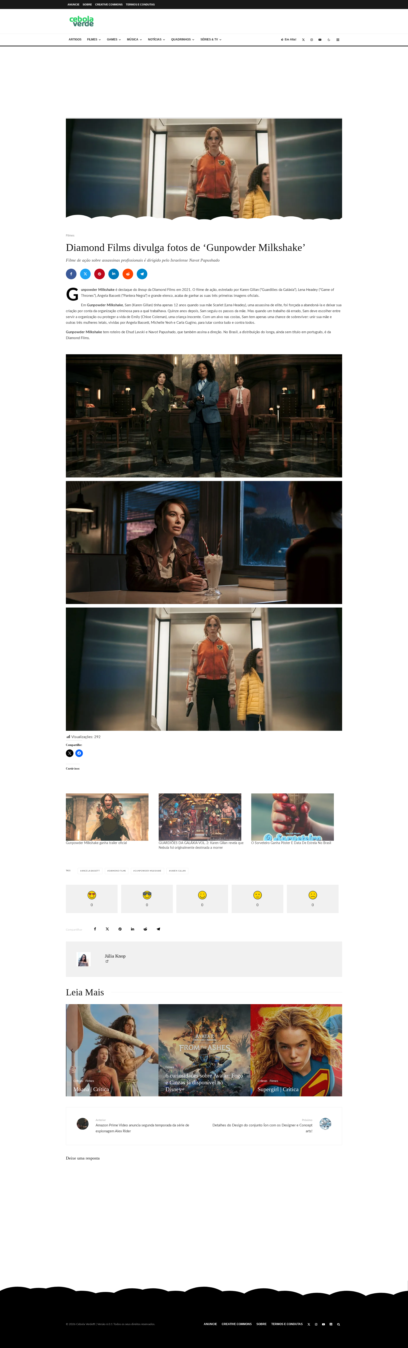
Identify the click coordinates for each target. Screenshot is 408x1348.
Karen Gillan (178, 871)
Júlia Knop (115, 955)
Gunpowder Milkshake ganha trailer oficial (96, 843)
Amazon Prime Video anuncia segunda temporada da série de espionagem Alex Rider (142, 1126)
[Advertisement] (204, 82)
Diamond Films (117, 871)
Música (132, 39)
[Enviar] (128, 274)
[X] (303, 40)
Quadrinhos (181, 39)
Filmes (92, 39)
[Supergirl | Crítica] (120, 1050)
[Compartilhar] (71, 274)
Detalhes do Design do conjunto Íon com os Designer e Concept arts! (262, 1126)
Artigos (75, 39)
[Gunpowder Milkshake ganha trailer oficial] (110, 817)
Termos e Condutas (140, 4)
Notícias (155, 39)
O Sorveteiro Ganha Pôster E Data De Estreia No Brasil (291, 843)
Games (112, 39)
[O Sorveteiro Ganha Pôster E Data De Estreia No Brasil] (295, 817)
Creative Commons (109, 4)
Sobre (87, 4)
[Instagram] (312, 40)
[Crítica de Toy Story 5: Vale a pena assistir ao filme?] (212, 1050)
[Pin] (99, 274)
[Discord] (331, 1324)
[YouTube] (320, 40)
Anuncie (73, 4)
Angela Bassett (91, 871)
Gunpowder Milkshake (148, 871)
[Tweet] (85, 274)
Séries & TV (209, 39)
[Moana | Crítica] (304, 1050)
